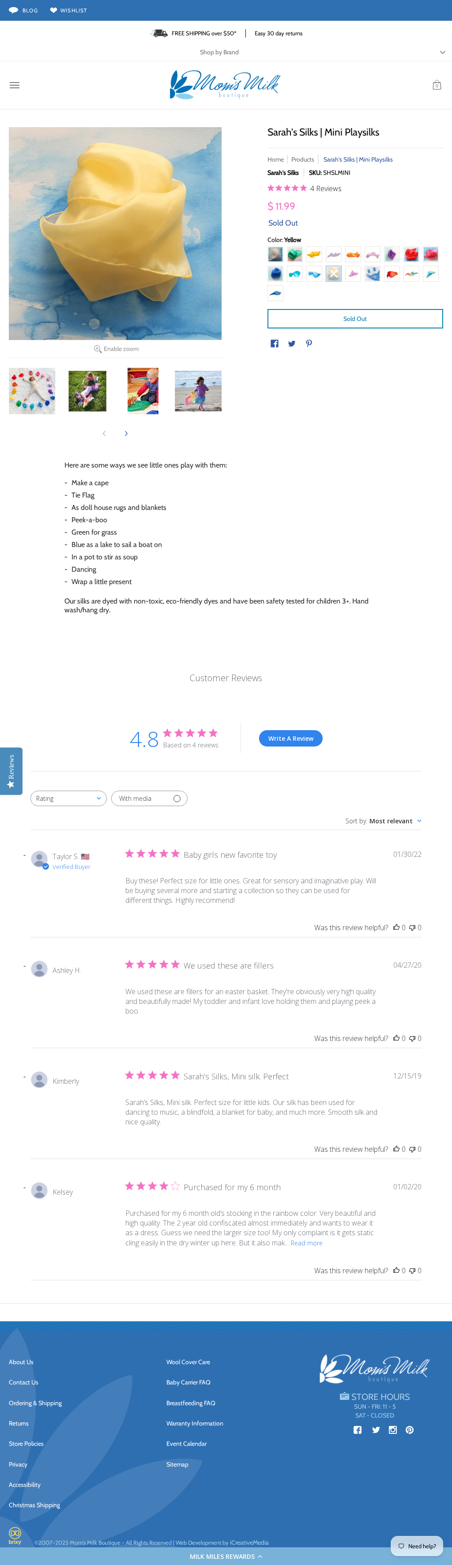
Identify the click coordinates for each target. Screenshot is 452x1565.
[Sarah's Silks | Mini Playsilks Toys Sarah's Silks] (32, 391)
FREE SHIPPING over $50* (204, 33)
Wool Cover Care (188, 1362)
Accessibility (25, 1485)
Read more (307, 1243)
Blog (30, 10)
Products (302, 159)
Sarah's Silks (283, 173)
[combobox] (68, 798)
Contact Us (23, 1382)
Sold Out (355, 319)
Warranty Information (194, 1423)
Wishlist (73, 10)
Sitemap (177, 1464)
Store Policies (26, 1444)
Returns (19, 1423)
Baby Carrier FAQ (188, 1382)
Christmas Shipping (34, 1505)
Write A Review (290, 738)
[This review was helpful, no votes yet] (396, 927)
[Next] (126, 433)
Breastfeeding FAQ (190, 1403)
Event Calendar (186, 1444)
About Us (21, 1362)
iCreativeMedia (249, 1542)
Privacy (18, 1464)
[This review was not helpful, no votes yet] (412, 927)
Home (275, 159)
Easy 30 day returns (278, 33)
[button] (226, 1556)
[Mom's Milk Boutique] (225, 85)
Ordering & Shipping (35, 1403)
